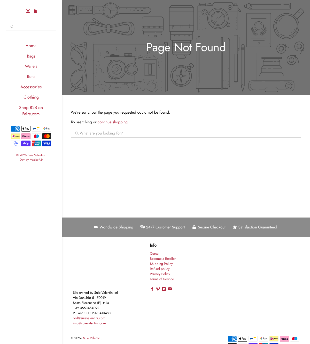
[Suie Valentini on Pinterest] (158, 289)
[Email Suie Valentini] (170, 289)
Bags (31, 56)
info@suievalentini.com (89, 323)
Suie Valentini (36, 155)
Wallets (31, 66)
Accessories (31, 87)
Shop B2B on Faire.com (31, 110)
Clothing (31, 97)
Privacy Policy (160, 273)
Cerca (154, 253)
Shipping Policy (161, 263)
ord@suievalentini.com (89, 318)
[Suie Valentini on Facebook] (152, 289)
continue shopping (113, 122)
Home (31, 45)
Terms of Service (162, 279)
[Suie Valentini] (94, 266)
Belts (31, 76)
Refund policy (160, 268)
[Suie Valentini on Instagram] (164, 289)
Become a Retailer (163, 258)
